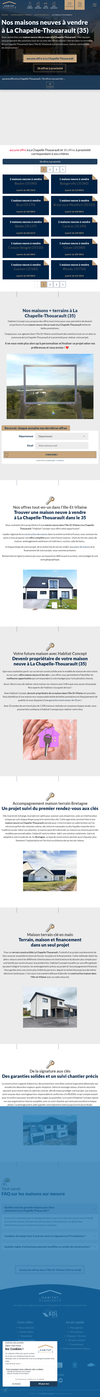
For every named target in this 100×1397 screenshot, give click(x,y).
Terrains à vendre (76, 1340)
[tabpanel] (50, 227)
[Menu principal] (94, 5)
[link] (30, 5)
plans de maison (82, 546)
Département (26, 436)
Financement (76, 1344)
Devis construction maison (76, 1348)
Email (30, 445)
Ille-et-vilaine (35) (41, 15)
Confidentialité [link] (50, 460)
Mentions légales (26, 1340)
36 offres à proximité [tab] (50, 161)
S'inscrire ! (52, 454)
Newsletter (26, 1335)
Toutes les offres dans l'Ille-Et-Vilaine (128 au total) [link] (50, 1269)
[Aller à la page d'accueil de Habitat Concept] (9, 5)
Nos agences (76, 1327)
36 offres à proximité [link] (50, 68)
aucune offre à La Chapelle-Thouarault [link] (50, 58)
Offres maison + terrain (21, 15)
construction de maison (36, 534)
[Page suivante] (63, 169)
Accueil (5, 15)
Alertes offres (26, 1331)
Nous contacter (26, 1327)
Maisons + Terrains (76, 1335)
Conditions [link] (60, 460)
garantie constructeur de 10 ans (65, 700)
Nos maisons (76, 1331)
